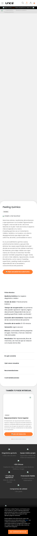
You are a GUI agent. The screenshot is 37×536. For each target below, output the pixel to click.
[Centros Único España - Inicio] (20, 506)
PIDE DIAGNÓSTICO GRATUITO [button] (18, 272)
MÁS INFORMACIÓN (19, 434)
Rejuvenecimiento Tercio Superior (16, 418)
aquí (26, 520)
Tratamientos (9, 10)
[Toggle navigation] (2, 3)
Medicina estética (21, 10)
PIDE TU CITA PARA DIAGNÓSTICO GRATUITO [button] (18, 8)
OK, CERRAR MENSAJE (18, 532)
